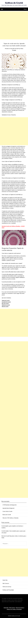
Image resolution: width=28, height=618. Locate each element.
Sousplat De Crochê (6, 302)
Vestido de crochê (6, 305)
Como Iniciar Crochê (7, 511)
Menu (25, 9)
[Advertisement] (14, 25)
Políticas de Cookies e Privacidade (14, 609)
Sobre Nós (5, 580)
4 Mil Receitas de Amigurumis (10, 504)
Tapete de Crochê (5, 300)
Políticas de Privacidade (8, 590)
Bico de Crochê (5, 303)
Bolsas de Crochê (7, 514)
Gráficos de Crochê (14, 3)
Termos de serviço (7, 586)
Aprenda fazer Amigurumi (8, 508)
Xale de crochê (5, 306)
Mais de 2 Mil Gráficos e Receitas (10, 518)
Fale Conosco (6, 583)
